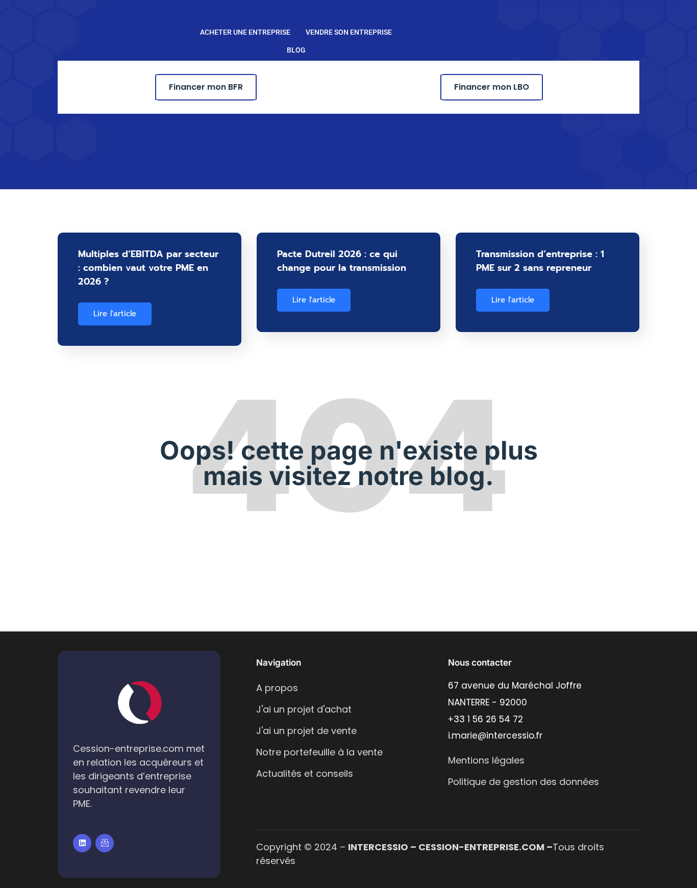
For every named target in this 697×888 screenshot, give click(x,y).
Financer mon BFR (206, 87)
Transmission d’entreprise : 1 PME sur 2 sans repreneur (540, 261)
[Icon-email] (104, 843)
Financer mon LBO (491, 87)
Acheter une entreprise (245, 32)
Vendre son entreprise (349, 32)
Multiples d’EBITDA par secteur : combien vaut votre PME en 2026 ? (148, 268)
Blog (296, 50)
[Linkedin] (82, 843)
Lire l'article (114, 313)
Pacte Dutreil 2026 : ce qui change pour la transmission (341, 261)
